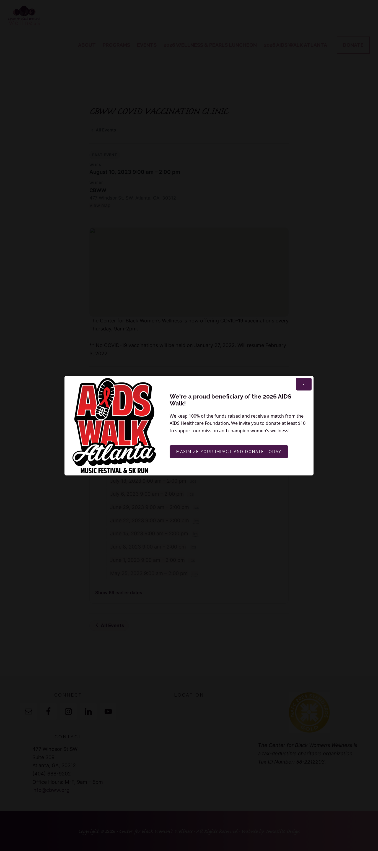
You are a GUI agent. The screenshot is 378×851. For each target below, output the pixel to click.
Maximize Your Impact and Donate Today (228, 451)
